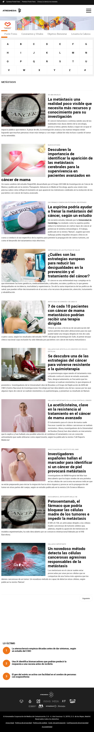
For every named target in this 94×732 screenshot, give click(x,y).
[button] (87, 10)
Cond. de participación (57, 723)
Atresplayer (51, 706)
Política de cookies (40, 723)
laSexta (30, 701)
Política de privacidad (23, 723)
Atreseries (64, 701)
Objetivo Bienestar (57, 33)
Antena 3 (21, 701)
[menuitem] (10, 34)
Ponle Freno (10, 33)
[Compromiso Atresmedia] (7, 25)
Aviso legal (10, 723)
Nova (47, 701)
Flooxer (61, 706)
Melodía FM (41, 706)
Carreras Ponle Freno (13, 2)
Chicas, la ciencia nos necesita (47, 2)
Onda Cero (72, 701)
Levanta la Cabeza (80, 33)
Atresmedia (47, 694)
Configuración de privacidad (77, 723)
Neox (38, 701)
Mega (55, 701)
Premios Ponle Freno (29, 2)
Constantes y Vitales (32, 33)
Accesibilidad (47, 727)
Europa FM (32, 706)
